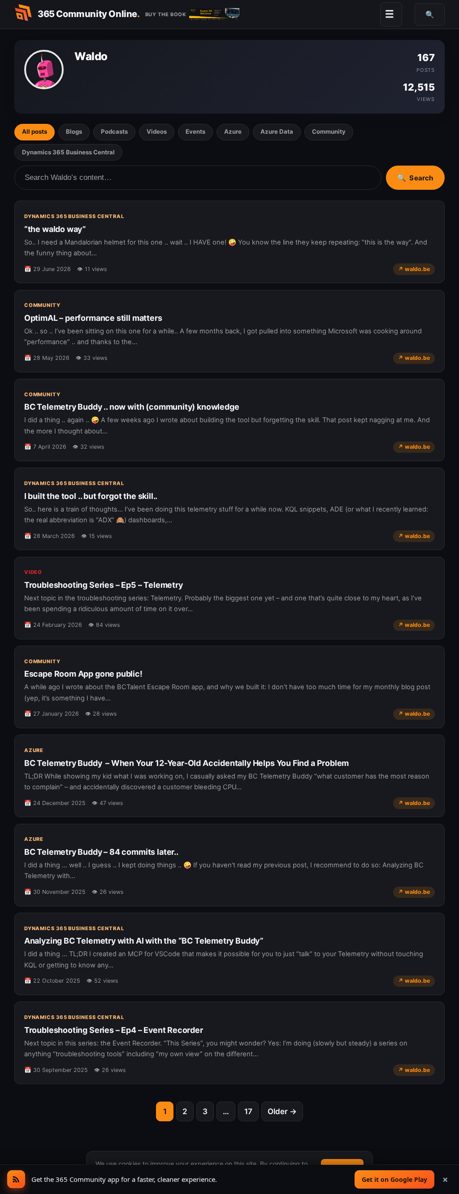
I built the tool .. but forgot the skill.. (90, 496)
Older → (282, 1111)
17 (248, 1111)
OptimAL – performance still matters (93, 318)
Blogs (74, 131)
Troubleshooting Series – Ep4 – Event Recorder (113, 1030)
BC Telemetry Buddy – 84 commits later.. (101, 852)
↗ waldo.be (414, 269)
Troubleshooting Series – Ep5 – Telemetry (103, 585)
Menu (389, 14)
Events (195, 131)
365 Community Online (89, 14)
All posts (34, 131)
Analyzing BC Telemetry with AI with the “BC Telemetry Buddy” (144, 940)
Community (329, 131)
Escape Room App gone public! (83, 673)
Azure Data (276, 131)
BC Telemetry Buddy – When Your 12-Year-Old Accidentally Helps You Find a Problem (186, 763)
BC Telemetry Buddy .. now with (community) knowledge (131, 406)
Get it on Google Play (394, 1179)
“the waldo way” (55, 229)
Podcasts (114, 131)
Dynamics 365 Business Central (68, 152)
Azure (233, 131)
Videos (157, 131)
